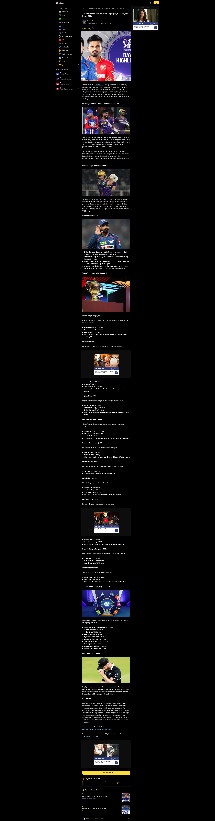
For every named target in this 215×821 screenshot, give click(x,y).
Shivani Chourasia (92, 21)
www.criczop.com (91, 736)
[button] (68, 12)
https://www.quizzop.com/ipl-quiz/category (97, 729)
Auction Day (99, 85)
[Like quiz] (94, 783)
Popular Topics (62, 8)
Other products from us (63, 69)
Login (156, 3)
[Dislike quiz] (118, 783)
